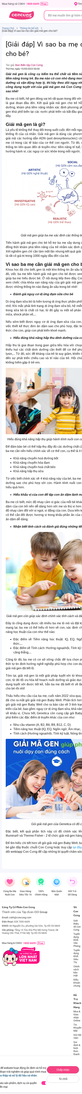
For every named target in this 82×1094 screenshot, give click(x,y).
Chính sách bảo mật (76, 971)
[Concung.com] (21, 15)
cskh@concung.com (20, 917)
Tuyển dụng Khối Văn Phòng (76, 940)
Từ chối (63, 1078)
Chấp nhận (62, 1069)
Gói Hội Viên (77, 1036)
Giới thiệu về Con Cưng (77, 925)
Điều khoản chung (76, 982)
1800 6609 (32, 3)
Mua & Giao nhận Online (76, 1016)
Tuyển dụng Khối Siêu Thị (76, 956)
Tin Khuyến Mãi (77, 1027)
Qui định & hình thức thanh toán (76, 1050)
